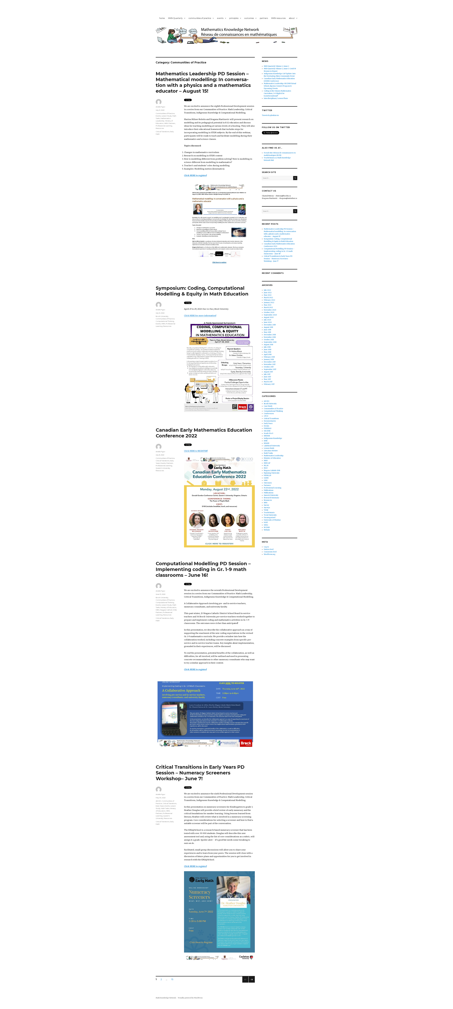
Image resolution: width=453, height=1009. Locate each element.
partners (264, 18)
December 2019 (270, 325)
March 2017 (268, 382)
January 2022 (269, 303)
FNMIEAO (267, 428)
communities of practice (200, 18)
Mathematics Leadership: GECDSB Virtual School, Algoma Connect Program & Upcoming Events (280, 86)
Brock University (162, 316)
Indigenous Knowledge (273, 438)
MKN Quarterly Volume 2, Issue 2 (276, 66)
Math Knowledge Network (166, 998)
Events (158, 116)
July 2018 (267, 347)
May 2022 (267, 295)
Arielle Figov (160, 107)
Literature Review (271, 451)
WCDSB (267, 527)
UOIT (266, 522)
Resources (160, 128)
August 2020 (269, 317)
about (292, 18)
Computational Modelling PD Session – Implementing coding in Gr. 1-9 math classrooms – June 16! (203, 569)
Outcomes (268, 483)
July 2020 (267, 320)
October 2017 (269, 367)
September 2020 (270, 315)
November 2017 (269, 364)
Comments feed (270, 552)
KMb (265, 441)
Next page (252, 982)
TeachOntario (269, 513)
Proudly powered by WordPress (190, 998)
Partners (172, 123)
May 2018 (267, 352)
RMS (265, 503)
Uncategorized (269, 518)
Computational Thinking (165, 321)
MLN (265, 468)
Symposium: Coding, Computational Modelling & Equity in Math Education (202, 291)
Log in (266, 547)
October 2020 (269, 312)
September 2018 (270, 342)
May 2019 (267, 332)
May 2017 (267, 379)
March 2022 (268, 298)
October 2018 (269, 340)
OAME (266, 478)
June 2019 (267, 330)
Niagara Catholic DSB (168, 610)
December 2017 (270, 362)
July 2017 (267, 374)
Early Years (160, 806)
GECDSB (267, 431)
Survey (266, 505)
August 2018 (268, 345)
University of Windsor (272, 520)
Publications (268, 490)
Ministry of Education (168, 607)
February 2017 (269, 384)
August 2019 (268, 327)
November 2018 (270, 337)
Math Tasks (165, 808)
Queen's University (163, 468)
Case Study (268, 406)
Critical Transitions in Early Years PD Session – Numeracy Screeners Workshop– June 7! (200, 772)
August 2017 (268, 372)
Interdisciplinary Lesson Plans (276, 98)
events (220, 18)
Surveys (267, 508)
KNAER (266, 443)
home (162, 18)
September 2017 (270, 369)
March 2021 (268, 307)
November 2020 (270, 310)
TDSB (266, 510)
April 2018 (267, 355)
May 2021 (267, 305)
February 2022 (269, 300)
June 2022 (268, 293)
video (266, 525)
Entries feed (268, 549)
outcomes (249, 18)
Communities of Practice (165, 113)
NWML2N (267, 475)
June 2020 (268, 322)
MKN (166, 123)
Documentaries (270, 421)
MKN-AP (267, 463)
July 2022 (267, 290)
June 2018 (267, 350)
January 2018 (269, 359)
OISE (266, 480)
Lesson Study (166, 116)
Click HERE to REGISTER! (196, 451)
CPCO (266, 416)
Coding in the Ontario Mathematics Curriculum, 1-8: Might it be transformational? (277, 93)
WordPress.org (269, 554)
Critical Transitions (162, 131)
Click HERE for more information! (200, 315)
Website (267, 530)
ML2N (266, 466)
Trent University (270, 515)
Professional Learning (164, 126)
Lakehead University (272, 446)
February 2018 (269, 357)
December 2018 (270, 335)
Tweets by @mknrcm (270, 115)
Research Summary (271, 498)
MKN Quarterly (175, 18)
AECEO (158, 801)
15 (173, 979)
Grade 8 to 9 (268, 433)
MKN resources (278, 18)
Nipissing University (271, 473)
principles (233, 18)
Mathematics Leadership (273, 456)
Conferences (269, 414)
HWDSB (267, 436)
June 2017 (267, 377)
